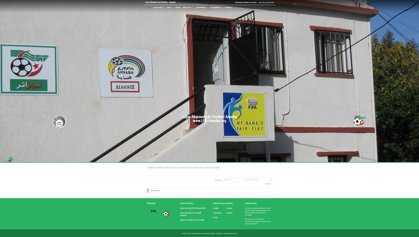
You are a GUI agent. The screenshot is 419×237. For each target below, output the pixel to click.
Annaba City (228, 233)
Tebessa (229, 213)
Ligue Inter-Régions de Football (192, 220)
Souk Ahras (217, 213)
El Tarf (215, 217)
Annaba (216, 208)
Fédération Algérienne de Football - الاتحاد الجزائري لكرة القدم (254, 2)
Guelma (229, 208)
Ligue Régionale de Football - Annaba (160, 2)
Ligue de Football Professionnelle (193, 208)
